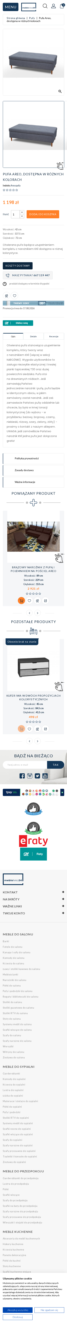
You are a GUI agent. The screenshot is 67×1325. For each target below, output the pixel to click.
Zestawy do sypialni (14, 1162)
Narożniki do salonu (14, 980)
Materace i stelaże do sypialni (20, 1101)
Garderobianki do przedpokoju (21, 1178)
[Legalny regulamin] (33, 808)
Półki (6, 1189)
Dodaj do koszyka (42, 214)
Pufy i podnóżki (11, 1112)
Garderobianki (11, 1073)
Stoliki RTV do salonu (15, 1013)
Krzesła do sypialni (14, 1084)
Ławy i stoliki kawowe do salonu (21, 969)
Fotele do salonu (13, 947)
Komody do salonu (14, 958)
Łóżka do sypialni (13, 1095)
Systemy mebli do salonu (17, 1024)
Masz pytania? (31, 275)
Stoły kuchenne (12, 1266)
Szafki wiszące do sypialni (18, 1134)
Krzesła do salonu (13, 963)
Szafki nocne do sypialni (17, 1129)
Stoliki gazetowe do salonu (18, 1007)
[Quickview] (45, 600)
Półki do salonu (12, 985)
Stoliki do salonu (12, 1002)
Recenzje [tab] (53, 336)
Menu (10, 7)
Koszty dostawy (18, 265)
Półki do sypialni (12, 1106)
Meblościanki (10, 974)
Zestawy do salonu (14, 1057)
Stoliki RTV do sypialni (16, 1117)
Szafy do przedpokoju (15, 1200)
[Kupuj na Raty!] (33, 323)
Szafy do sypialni (12, 1140)
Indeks (6, 185)
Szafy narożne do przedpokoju (20, 1211)
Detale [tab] (33, 336)
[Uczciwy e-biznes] (33, 828)
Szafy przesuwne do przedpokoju (22, 1217)
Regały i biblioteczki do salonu (21, 996)
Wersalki (8, 1046)
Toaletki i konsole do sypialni (20, 1156)
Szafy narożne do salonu (17, 1041)
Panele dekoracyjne (14, 1255)
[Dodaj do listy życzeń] (14, 295)
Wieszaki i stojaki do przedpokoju (22, 1222)
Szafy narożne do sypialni (18, 1145)
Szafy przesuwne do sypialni (19, 1151)
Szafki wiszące (11, 1195)
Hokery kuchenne (13, 1244)
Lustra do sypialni (13, 1090)
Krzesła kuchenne (13, 1249)
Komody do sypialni (14, 1079)
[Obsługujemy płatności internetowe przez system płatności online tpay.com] (33, 792)
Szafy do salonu (12, 1035)
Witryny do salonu (13, 1052)
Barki (6, 941)
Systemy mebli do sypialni (18, 1123)
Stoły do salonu (12, 1018)
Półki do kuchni (12, 1260)
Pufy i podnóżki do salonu (18, 991)
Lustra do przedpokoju (16, 1183)
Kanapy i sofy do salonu (17, 952)
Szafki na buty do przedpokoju (20, 1206)
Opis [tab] (13, 336)
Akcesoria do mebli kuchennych (21, 1238)
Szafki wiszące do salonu (17, 1030)
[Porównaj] (6, 295)
